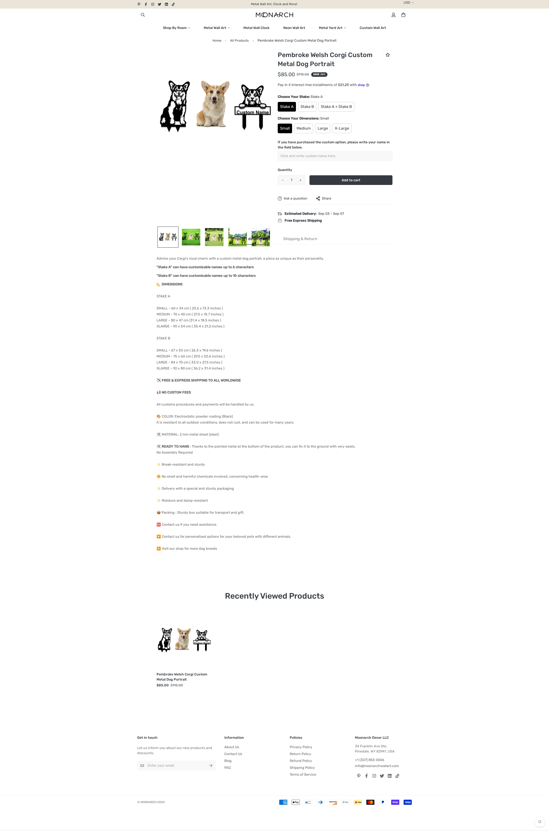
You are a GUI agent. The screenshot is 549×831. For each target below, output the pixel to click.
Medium (304, 128)
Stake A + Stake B (336, 106)
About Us (231, 747)
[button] (402, 15)
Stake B (307, 106)
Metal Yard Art (330, 28)
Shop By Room (175, 28)
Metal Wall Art (215, 28)
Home (217, 40)
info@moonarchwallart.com (377, 766)
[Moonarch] (274, 15)
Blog (228, 761)
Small (285, 128)
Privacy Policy (301, 747)
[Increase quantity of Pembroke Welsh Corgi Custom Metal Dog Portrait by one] (300, 180)
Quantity (285, 170)
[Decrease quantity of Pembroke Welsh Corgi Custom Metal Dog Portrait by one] (282, 180)
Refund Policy (301, 761)
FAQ (227, 768)
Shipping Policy (302, 768)
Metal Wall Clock (256, 28)
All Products (239, 40)
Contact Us (233, 754)
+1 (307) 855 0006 (369, 760)
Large (323, 128)
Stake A (287, 106)
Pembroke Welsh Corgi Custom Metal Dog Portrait (182, 676)
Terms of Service (303, 774)
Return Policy (300, 754)
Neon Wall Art (294, 28)
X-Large (342, 128)
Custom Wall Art (373, 28)
